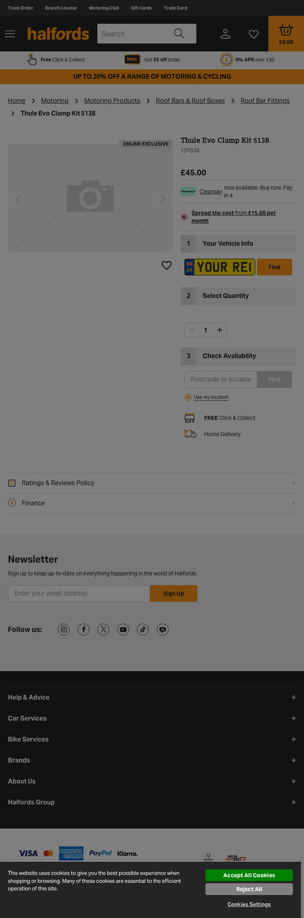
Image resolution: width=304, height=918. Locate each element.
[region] (150, 889)
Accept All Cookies (249, 875)
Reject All (249, 889)
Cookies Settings (249, 904)
